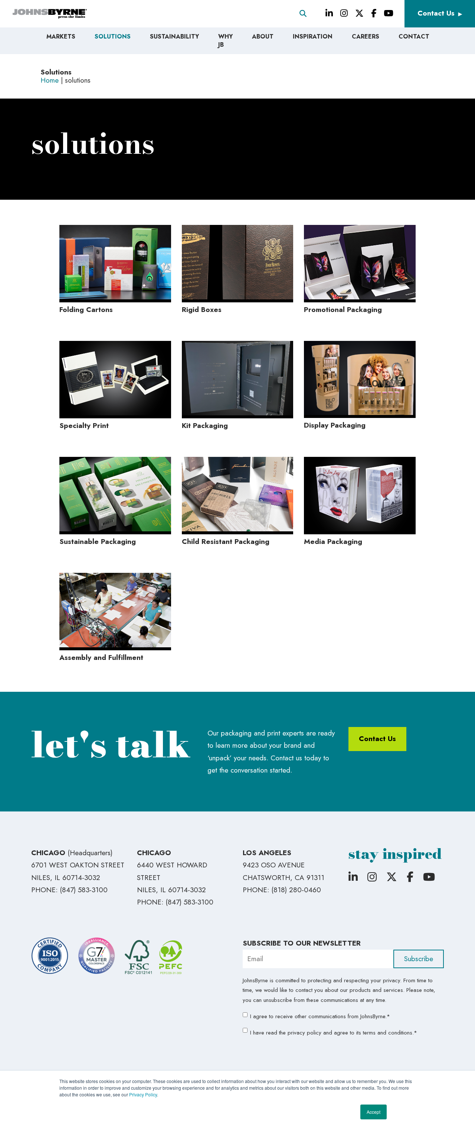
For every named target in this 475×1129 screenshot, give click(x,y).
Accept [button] (373, 1112)
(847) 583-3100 (84, 890)
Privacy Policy (143, 1094)
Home (49, 80)
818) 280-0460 (297, 890)
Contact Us (436, 13)
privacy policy (304, 1033)
